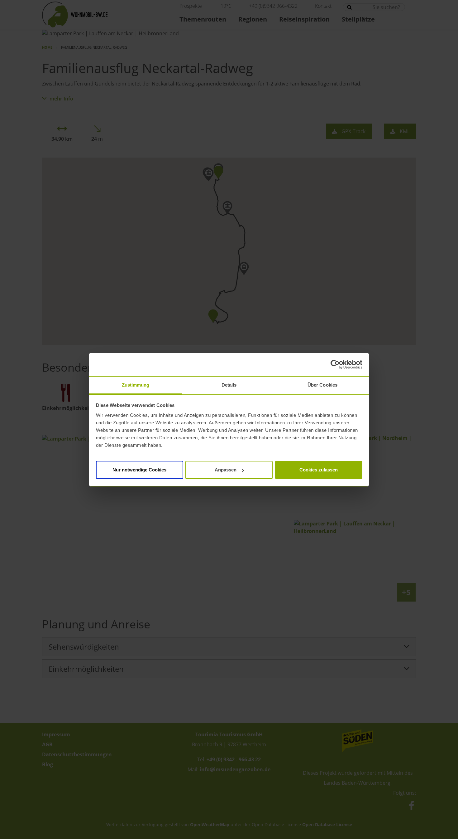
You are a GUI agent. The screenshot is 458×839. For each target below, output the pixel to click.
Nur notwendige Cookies (139, 469)
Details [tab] (229, 385)
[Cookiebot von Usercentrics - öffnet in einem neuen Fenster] (335, 364)
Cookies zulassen (318, 469)
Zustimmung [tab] (136, 385)
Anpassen (225, 469)
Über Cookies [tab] (322, 385)
